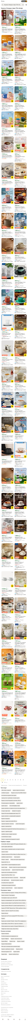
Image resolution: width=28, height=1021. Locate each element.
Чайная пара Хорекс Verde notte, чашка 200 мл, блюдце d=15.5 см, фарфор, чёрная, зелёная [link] (20, 283)
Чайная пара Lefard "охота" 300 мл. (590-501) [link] (20, 461)
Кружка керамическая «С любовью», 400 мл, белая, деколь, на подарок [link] (20, 360)
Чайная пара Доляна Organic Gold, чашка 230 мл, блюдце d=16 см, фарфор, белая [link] (7, 436)
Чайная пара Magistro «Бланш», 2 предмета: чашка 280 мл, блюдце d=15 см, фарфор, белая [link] (7, 386)
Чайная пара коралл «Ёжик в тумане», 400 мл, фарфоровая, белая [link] (7, 360)
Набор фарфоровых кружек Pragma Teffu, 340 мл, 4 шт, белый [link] (20, 55)
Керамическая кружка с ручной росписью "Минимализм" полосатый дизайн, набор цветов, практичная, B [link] (7, 720)
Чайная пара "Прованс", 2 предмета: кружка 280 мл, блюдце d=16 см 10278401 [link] (7, 411)
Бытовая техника (4, 979)
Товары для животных (5, 999)
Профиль (25, 1019)
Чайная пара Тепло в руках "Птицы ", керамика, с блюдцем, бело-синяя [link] (20, 617)
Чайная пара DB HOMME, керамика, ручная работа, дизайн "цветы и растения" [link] (7, 156)
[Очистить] (22, 4)
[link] (6, 790)
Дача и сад (3, 993)
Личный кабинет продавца (6, 961)
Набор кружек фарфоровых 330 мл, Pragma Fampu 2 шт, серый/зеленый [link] (7, 131)
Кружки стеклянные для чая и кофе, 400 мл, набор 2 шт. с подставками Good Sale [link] (7, 693)
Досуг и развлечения (5, 976)
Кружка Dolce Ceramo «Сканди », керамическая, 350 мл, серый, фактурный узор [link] (20, 668)
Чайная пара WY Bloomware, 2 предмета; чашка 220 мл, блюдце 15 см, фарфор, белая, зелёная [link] (20, 591)
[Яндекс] (10, 1016)
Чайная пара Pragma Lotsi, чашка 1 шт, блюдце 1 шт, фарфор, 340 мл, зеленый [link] (20, 770)
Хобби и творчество (5, 991)
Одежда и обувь (4, 984)
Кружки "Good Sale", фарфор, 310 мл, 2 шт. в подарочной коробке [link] (6, 617)
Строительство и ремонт (6, 1001)
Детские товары (4, 1003)
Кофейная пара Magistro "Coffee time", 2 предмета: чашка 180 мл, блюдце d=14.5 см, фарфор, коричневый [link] (20, 207)
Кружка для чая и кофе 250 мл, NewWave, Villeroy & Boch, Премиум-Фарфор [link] (20, 643)
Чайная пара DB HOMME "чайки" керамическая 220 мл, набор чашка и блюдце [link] (7, 182)
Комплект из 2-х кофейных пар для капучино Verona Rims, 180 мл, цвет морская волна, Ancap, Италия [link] (7, 591)
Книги (2, 994)
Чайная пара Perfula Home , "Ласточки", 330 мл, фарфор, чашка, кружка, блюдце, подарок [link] (20, 232)
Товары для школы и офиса (6, 996)
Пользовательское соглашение (7, 1007)
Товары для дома (4, 986)
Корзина (19, 1019)
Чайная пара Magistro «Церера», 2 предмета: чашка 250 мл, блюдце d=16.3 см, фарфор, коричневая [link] (6, 258)
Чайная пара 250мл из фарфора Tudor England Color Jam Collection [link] (19, 106)
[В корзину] (12, 24)
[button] (26, 5)
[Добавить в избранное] (12, 11)
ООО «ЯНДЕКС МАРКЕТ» (9, 1014)
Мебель (2, 977)
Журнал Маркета (4, 1012)
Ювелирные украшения (5, 1004)
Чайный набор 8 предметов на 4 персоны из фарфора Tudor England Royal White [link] (20, 693)
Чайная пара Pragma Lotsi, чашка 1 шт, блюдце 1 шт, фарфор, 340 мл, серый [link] (7, 668)
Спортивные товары (5, 998)
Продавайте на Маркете (6, 963)
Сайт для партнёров (5, 966)
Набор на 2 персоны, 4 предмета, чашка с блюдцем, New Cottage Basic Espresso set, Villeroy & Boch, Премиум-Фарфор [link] (20, 563)
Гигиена (2, 981)
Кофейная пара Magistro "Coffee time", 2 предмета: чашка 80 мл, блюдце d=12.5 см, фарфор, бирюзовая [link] (20, 309)
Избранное (14, 1019)
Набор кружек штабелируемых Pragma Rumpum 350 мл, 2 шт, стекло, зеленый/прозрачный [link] (20, 156)
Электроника (3, 982)
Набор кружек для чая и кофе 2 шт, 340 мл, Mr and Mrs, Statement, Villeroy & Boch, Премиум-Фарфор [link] (7, 283)
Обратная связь (4, 1009)
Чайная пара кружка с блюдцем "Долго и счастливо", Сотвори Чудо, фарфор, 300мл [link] (20, 436)
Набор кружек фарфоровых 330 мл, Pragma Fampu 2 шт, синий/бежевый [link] (7, 106)
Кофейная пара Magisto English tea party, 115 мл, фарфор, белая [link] (19, 513)
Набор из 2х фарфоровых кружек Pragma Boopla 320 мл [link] (20, 29)
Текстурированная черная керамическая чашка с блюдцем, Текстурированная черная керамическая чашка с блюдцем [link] (7, 461)
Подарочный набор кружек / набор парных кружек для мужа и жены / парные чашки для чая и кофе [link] (7, 770)
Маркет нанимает (4, 1010)
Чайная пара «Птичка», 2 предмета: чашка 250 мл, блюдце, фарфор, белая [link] (20, 334)
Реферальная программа (6, 971)
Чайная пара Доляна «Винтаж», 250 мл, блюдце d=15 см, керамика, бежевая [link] (20, 386)
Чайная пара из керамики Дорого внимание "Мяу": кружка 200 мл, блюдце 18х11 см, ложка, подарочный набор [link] (7, 538)
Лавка (8, 1019)
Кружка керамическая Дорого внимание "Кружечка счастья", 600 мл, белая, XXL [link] (7, 643)
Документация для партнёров (7, 964)
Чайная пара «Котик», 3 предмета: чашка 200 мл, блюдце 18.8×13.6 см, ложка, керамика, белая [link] (20, 182)
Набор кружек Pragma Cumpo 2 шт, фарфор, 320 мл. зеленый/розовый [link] (20, 131)
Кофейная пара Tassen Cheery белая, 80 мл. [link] (6, 334)
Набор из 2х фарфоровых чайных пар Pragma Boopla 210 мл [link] (7, 80)
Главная (3, 1019)
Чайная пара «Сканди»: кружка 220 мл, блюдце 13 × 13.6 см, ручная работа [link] (7, 232)
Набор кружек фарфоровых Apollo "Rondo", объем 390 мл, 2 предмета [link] (7, 29)
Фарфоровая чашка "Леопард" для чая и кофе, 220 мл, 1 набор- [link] (20, 538)
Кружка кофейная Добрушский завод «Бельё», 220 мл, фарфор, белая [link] (7, 745)
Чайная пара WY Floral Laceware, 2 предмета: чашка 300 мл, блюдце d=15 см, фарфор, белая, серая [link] (7, 563)
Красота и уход (4, 989)
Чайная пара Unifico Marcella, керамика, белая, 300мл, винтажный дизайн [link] (20, 411)
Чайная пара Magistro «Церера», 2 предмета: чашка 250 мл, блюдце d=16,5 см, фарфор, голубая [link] (7, 487)
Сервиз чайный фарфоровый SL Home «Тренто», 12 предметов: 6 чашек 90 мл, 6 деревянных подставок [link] (20, 80)
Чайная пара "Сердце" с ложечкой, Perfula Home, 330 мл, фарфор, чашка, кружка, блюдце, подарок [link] (20, 745)
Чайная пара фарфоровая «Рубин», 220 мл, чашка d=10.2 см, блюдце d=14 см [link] (7, 513)
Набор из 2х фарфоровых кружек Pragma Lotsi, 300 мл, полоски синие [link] (7, 55)
